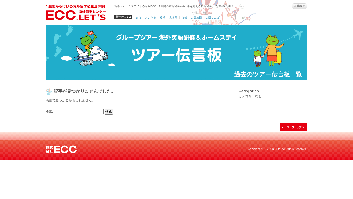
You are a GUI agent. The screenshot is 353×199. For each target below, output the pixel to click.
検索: (49, 112)
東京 (138, 17)
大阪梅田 (196, 17)
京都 (184, 17)
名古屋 (173, 17)
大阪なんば (213, 17)
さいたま (150, 17)
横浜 (162, 17)
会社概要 (299, 5)
